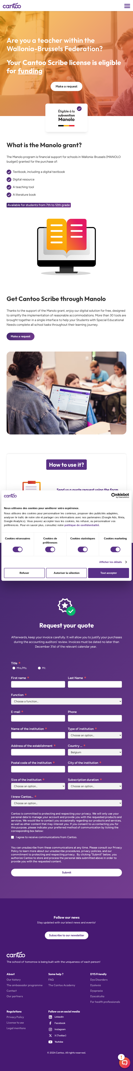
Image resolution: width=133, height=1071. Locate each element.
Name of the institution (27, 729)
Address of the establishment (31, 746)
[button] (127, 5)
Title (14, 663)
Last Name (75, 678)
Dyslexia (95, 985)
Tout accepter (108, 572)
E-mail (15, 712)
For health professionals (105, 1001)
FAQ (51, 979)
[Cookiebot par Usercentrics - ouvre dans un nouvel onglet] (114, 495)
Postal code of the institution (31, 763)
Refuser (24, 572)
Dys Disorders (99, 979)
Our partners (15, 996)
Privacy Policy (15, 1017)
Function (17, 695)
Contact (12, 990)
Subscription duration (83, 779)
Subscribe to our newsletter (66, 935)
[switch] (50, 549)
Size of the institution (26, 779)
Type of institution (81, 729)
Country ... (75, 746)
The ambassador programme (25, 985)
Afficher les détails (110, 562)
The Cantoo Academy (61, 985)
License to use (15, 1022)
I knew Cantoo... (22, 796)
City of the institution (83, 763)
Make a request (66, 86)
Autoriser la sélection (66, 572)
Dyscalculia (97, 996)
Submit (66, 872)
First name (18, 678)
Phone (72, 712)
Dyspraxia (96, 990)
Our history (14, 979)
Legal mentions (16, 1028)
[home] (14, 5)
